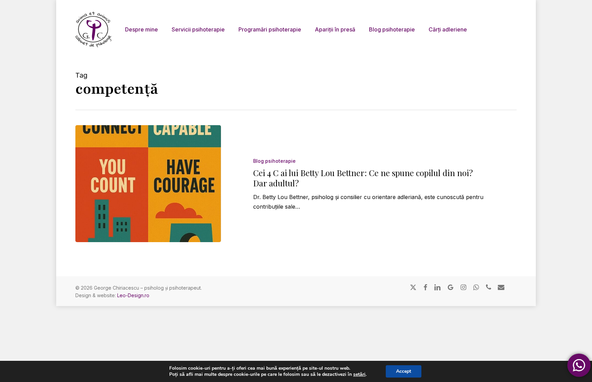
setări (359, 374)
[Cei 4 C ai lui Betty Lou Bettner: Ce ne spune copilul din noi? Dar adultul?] (148, 183)
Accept (403, 371)
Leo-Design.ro (133, 295)
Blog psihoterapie (274, 161)
